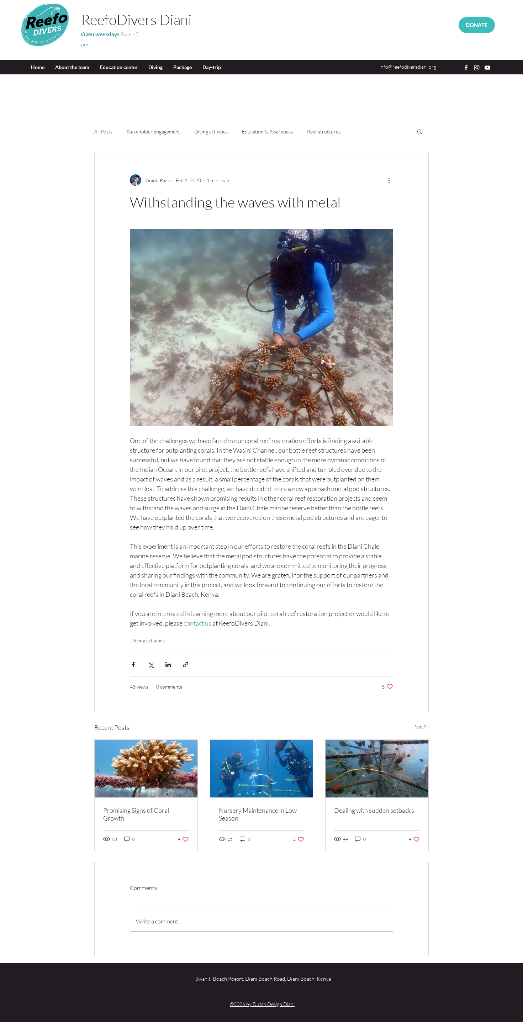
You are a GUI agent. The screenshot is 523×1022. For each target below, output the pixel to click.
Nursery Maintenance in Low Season (258, 814)
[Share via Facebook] (133, 664)
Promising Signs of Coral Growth (136, 814)
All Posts (103, 131)
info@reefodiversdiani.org (408, 67)
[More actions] (389, 180)
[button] (419, 131)
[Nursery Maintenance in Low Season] (261, 768)
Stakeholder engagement (153, 131)
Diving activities (211, 131)
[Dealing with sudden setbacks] (377, 768)
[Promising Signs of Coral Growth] (146, 768)
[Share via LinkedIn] (168, 664)
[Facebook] (466, 67)
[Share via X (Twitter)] (150, 664)
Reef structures (323, 131)
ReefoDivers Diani (136, 19)
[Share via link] (185, 664)
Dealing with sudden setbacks (374, 810)
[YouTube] (487, 67)
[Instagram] (476, 67)
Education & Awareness (267, 131)
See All (422, 726)
